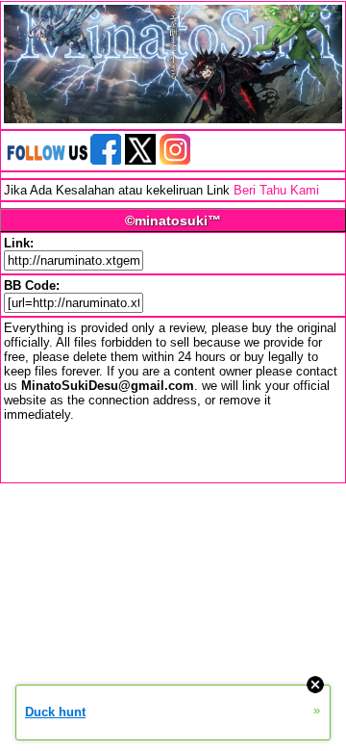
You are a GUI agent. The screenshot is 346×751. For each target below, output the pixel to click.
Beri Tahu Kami (276, 190)
